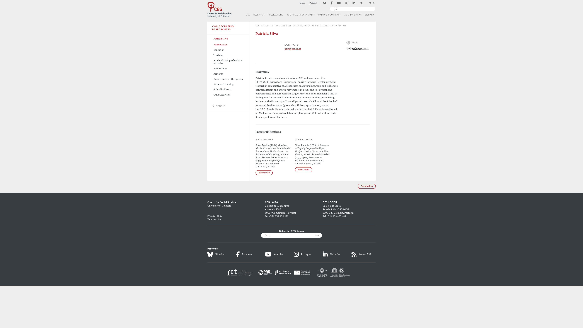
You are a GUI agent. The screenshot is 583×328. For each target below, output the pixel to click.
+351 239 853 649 (336, 216)
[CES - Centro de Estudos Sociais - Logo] (219, 8)
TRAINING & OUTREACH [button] (329, 15)
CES (258, 26)
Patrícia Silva (319, 26)
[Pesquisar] (335, 9)
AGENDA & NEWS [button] (353, 15)
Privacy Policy (214, 215)
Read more (264, 172)
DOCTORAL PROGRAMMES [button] (300, 15)
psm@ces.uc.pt (293, 48)
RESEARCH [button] (258, 15)
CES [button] (248, 15)
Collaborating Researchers (291, 26)
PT (370, 3)
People (267, 26)
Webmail (313, 3)
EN (374, 3)
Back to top (367, 186)
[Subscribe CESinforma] (318, 235)
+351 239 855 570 (278, 216)
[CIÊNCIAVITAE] (357, 48)
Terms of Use (214, 219)
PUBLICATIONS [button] (275, 15)
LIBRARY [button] (369, 15)
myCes (302, 3)
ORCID (354, 42)
